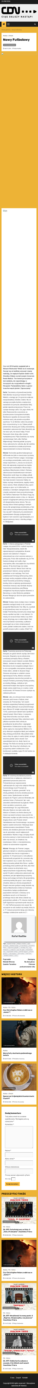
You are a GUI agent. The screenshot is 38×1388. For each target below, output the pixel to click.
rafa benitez (12, 953)
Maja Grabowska (18, 1235)
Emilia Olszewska (19, 1102)
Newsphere (31, 1383)
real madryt (21, 953)
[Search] (35, 24)
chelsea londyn (14, 945)
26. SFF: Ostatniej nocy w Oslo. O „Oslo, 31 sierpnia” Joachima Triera (17, 1231)
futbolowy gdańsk (13, 947)
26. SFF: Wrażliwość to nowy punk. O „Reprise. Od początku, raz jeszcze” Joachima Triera (18, 1318)
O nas (12, 1378)
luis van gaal (20, 949)
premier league (23, 951)
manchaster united (12, 951)
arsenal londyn (11, 943)
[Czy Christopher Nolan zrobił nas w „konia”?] (19, 990)
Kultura (13, 1007)
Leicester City (24, 947)
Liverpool (13, 949)
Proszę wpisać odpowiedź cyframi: (17, 1175)
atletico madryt (21, 943)
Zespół (18, 1378)
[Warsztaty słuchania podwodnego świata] (19, 1034)
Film (9, 1007)
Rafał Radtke (17, 48)
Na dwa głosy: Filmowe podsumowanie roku (27, 963)
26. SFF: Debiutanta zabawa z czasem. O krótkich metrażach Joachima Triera (16, 1363)
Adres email (10, 1159)
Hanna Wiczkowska (19, 1015)
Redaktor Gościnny (19, 1059)
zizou (16, 955)
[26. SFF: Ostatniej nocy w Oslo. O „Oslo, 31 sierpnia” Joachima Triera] (19, 1210)
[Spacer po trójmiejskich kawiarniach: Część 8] (19, 1077)
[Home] (4, 24)
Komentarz (9, 1124)
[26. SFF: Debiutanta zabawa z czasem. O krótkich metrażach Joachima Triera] (19, 1341)
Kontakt (25, 1378)
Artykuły (5, 35)
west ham (28, 953)
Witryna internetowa (12, 1167)
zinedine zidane (8, 955)
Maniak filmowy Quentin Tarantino (9, 961)
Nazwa (8, 1151)
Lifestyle (10, 35)
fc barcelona (23, 945)
